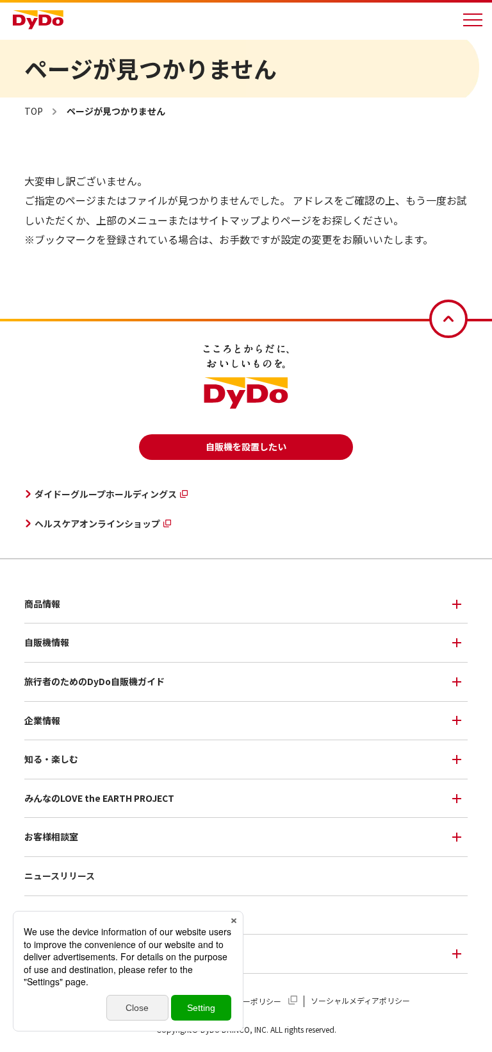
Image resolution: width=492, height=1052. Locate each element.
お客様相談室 (51, 836)
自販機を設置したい (246, 446)
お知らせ (42, 914)
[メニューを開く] (473, 20)
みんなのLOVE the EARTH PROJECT (99, 798)
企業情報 (42, 720)
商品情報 (42, 603)
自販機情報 (46, 642)
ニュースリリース (59, 875)
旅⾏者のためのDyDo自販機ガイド (94, 681)
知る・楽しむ (51, 758)
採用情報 (42, 953)
